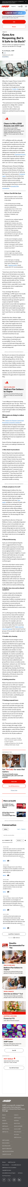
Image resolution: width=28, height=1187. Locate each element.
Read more (22, 857)
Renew (14, 26)
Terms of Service (5, 1164)
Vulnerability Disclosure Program (8, 1173)
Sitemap (3, 1162)
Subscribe (14, 781)
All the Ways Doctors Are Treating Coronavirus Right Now (8, 814)
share (17, 860)
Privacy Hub (14, 790)
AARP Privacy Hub (11, 1162)
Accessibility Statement (16, 1164)
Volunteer (4, 1120)
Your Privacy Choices (6, 1175)
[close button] (26, 10)
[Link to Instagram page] (14, 1180)
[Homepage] (5, 6)
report (22, 860)
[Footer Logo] (14, 1101)
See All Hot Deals (14, 1067)
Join (14, 21)
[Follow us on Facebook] (4, 1180)
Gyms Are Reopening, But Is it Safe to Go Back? (13, 38)
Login (19, 6)
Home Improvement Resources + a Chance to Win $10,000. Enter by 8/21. (13, 2)
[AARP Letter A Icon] (6, 384)
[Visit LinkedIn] (19, 1180)
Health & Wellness (9, 387)
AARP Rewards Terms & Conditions (9, 1167)
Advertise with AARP (18, 1126)
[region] (14, 883)
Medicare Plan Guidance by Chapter (14, 390)
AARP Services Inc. (17, 1137)
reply (4, 860)
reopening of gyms (20, 154)
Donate (3, 1117)
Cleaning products (12, 265)
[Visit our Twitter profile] (9, 1180)
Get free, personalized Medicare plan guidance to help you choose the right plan (13, 395)
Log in (18, 829)
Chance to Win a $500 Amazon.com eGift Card (13, 124)
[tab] (7, 840)
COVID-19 (15, 89)
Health (4, 32)
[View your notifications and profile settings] (25, 840)
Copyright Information (6, 1170)
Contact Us (16, 1114)
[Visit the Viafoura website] (16, 937)
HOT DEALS (8, 1059)
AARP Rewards (5, 1126)
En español (5, 56)
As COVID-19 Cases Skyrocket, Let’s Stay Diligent (8, 805)
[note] (14, 78)
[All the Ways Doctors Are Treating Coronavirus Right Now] (21, 814)
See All (14, 1050)
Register (13, 6)
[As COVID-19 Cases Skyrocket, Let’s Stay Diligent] (21, 806)
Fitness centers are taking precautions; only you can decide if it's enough (13, 45)
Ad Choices (20, 1173)
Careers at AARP (17, 1128)
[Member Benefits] (5, 945)
